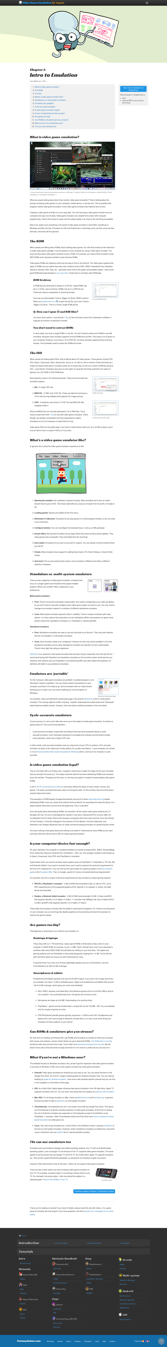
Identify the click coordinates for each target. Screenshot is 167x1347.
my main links (62, 273)
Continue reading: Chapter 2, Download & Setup (94, 1191)
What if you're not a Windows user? (49, 123)
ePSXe (88, 1283)
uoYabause (57, 1309)
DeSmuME (57, 1268)
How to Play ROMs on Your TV (55, 1179)
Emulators (88, 1341)
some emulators (99, 1116)
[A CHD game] (105, 408)
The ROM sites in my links (101, 1041)
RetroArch (34, 654)
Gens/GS (56, 1327)
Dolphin (60, 1132)
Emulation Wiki (46, 872)
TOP (161, 1343)
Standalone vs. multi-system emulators (50, 100)
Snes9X (22, 1303)
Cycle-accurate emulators (45, 106)
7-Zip (66, 317)
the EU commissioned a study (49, 786)
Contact (112, 1341)
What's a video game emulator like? (49, 96)
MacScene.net (83, 1097)
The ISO (38, 93)
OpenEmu (61, 1100)
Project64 (23, 1293)
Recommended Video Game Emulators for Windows (57, 751)
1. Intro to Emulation (60, 1243)
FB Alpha (123, 1268)
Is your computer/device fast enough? (50, 113)
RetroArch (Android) (127, 1300)
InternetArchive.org (96, 799)
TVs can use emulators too (45, 126)
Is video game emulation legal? (47, 110)
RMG (22, 1289)
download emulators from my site (90, 1044)
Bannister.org (98, 1097)
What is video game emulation (47, 87)
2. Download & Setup (93, 1243)
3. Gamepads (124, 1243)
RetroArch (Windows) (127, 1280)
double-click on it (49, 301)
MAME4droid (124, 1308)
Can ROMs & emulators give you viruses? (51, 119)
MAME (122, 1264)
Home (23, 1235)
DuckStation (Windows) (94, 1279)
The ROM (39, 90)
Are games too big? (42, 116)
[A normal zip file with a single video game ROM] (105, 290)
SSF (54, 1313)
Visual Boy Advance (60, 1283)
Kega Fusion (57, 1323)
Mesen (22, 1314)
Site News (50, 1341)
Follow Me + (142, 1341)
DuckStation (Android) (127, 1304)
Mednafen (123, 1284)
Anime (68, 1341)
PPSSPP (89, 1293)
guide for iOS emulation (104, 1091)
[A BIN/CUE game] (105, 384)
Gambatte (56, 1293)
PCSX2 (88, 1268)
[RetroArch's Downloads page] (108, 686)
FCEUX (22, 1318)
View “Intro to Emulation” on (133, 89)
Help (104, 1341)
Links (97, 1341)
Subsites (78, 1341)
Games (60, 1341)
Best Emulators (25, 1263)
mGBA (55, 1279)
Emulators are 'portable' (44, 103)
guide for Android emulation (55, 1079)
